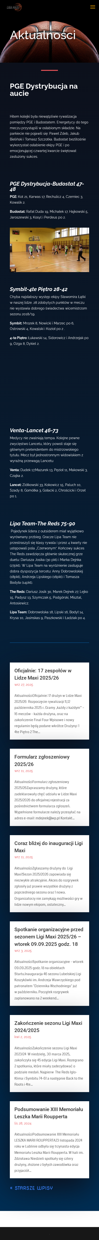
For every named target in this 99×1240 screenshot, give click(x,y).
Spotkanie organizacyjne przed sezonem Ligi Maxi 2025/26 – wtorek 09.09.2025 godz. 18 (48, 937)
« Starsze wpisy (31, 1188)
